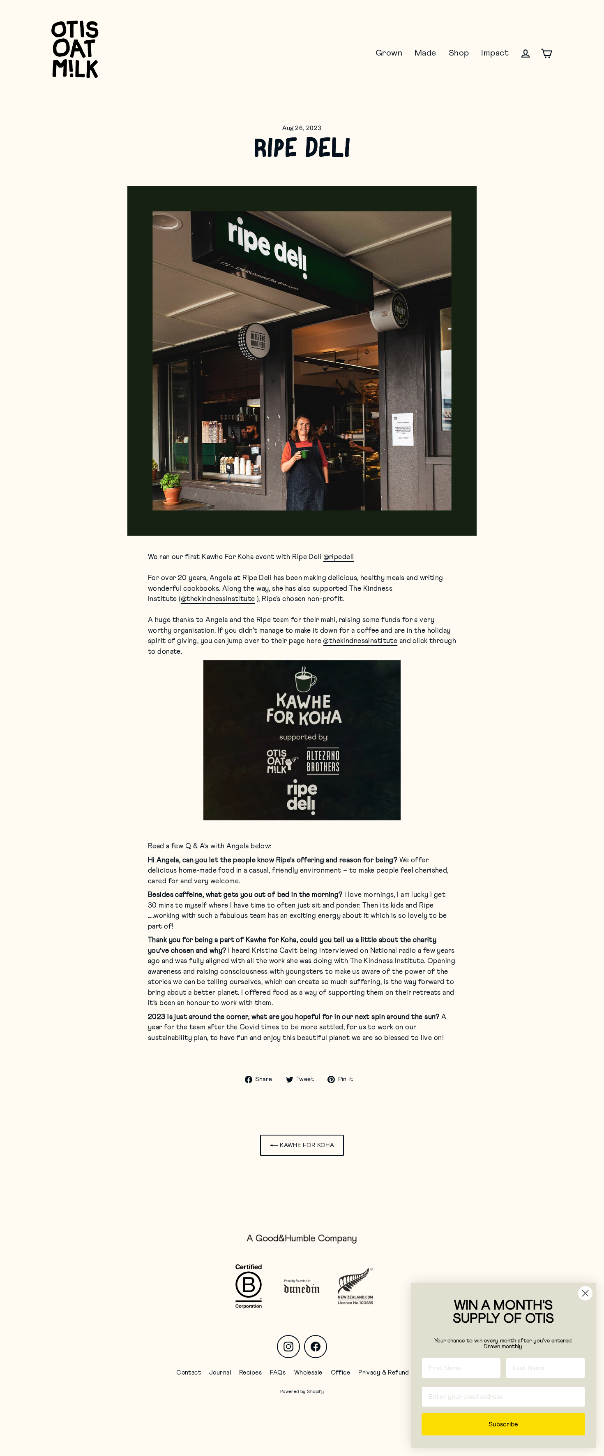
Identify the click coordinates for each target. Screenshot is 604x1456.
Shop (459, 53)
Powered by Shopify (302, 1391)
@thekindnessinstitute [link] (218, 599)
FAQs (278, 1373)
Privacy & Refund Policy (393, 1373)
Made (425, 53)
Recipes (250, 1373)
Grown (389, 53)
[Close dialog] (585, 1293)
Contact (188, 1373)
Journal (220, 1373)
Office (340, 1373)
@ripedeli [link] (338, 557)
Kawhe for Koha (306, 1145)
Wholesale (308, 1373)
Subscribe (503, 1424)
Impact (495, 53)
